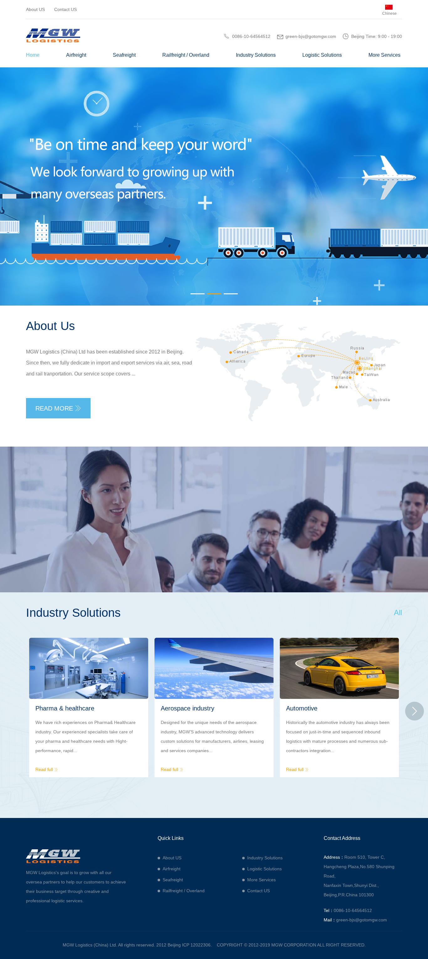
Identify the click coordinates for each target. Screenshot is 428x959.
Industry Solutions (256, 55)
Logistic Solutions (322, 55)
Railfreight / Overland (185, 55)
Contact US (65, 9)
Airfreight (76, 55)
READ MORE (58, 408)
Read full (46, 769)
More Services (384, 55)
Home (32, 55)
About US (35, 9)
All (398, 612)
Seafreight (124, 55)
